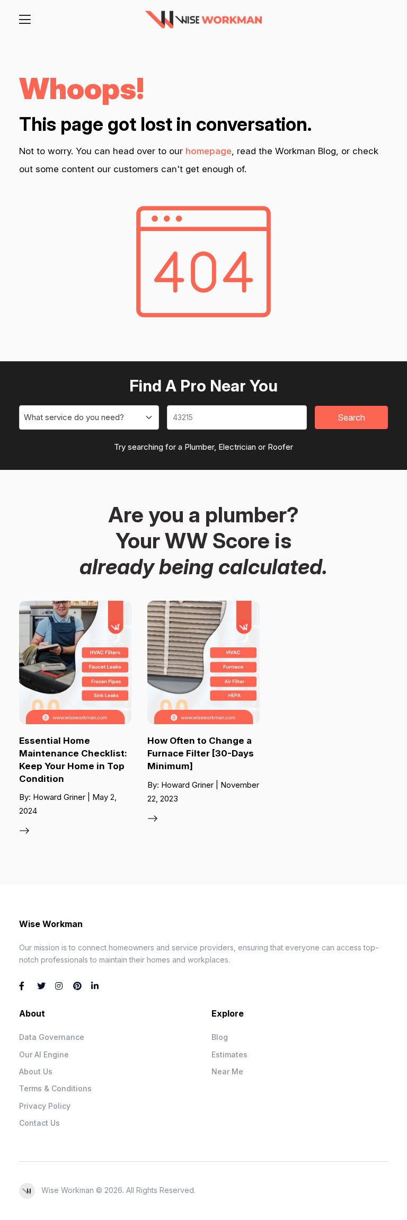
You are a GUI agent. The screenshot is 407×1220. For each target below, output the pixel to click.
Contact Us (39, 1122)
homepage (208, 151)
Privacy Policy (44, 1105)
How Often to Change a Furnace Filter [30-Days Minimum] (200, 753)
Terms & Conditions (55, 1088)
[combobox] (89, 417)
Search (351, 417)
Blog (219, 1036)
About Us (35, 1071)
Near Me (227, 1071)
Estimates (229, 1054)
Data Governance (51, 1036)
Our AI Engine (44, 1054)
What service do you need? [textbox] (74, 417)
